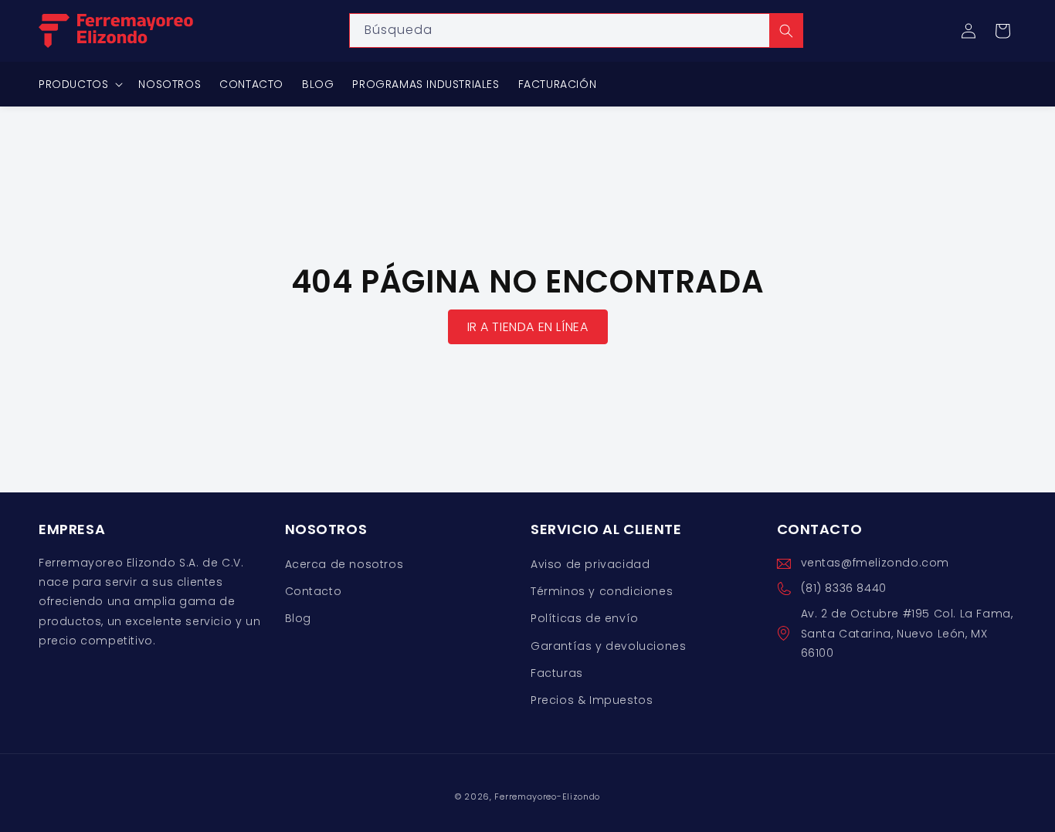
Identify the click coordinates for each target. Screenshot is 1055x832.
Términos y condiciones (602, 592)
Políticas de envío (585, 619)
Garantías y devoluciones (608, 646)
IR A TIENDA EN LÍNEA (528, 327)
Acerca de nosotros (344, 564)
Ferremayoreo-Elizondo (547, 796)
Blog (298, 619)
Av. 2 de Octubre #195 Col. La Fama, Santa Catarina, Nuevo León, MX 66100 (907, 634)
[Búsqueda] (786, 30)
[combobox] (576, 30)
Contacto (313, 592)
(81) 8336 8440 (844, 589)
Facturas (557, 673)
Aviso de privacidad (590, 564)
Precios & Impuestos (592, 700)
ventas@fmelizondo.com (875, 562)
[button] (1002, 31)
